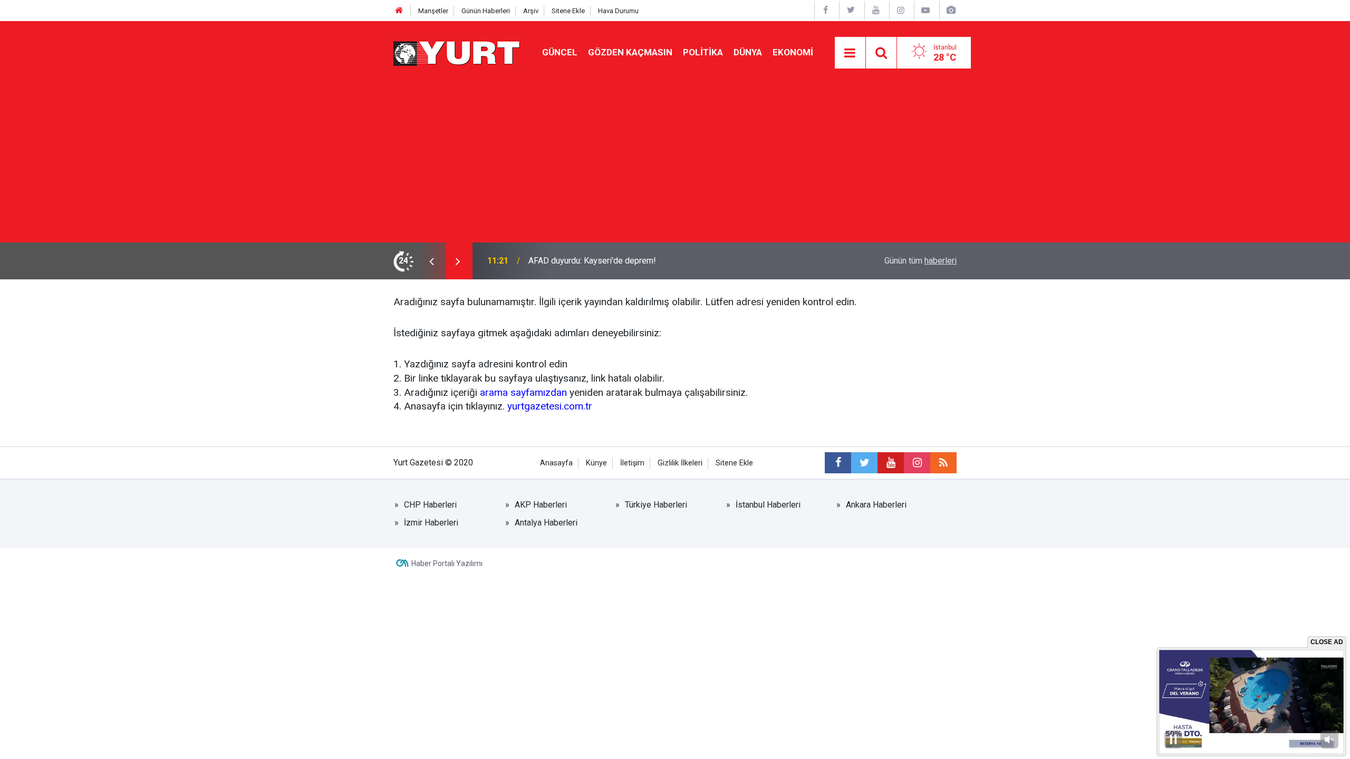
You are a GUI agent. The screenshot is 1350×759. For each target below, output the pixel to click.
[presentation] (431, 261)
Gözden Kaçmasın (630, 52)
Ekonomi (793, 52)
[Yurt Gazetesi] (457, 52)
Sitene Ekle (568, 11)
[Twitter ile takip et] (864, 462)
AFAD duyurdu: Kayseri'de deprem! (592, 261)
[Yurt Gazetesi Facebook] (826, 10)
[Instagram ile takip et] (917, 462)
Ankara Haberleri (876, 505)
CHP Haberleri (430, 505)
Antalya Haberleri (546, 523)
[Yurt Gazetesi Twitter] (850, 10)
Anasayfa (556, 463)
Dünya (748, 52)
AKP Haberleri (541, 505)
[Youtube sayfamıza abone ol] (891, 462)
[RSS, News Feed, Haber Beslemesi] (943, 462)
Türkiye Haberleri (656, 505)
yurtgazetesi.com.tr (549, 406)
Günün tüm (920, 261)
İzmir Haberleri (431, 523)
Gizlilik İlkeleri (680, 463)
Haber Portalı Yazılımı (447, 563)
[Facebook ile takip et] (838, 462)
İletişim (632, 463)
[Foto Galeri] (951, 10)
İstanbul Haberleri (768, 505)
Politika (703, 52)
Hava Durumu (618, 11)
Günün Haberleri (485, 11)
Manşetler (433, 11)
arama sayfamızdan (523, 392)
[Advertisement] (675, 163)
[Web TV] (925, 10)
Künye (596, 463)
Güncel (559, 52)
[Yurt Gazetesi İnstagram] (901, 10)
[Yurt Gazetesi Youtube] (876, 10)
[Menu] (850, 53)
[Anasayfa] (399, 11)
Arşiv (530, 11)
